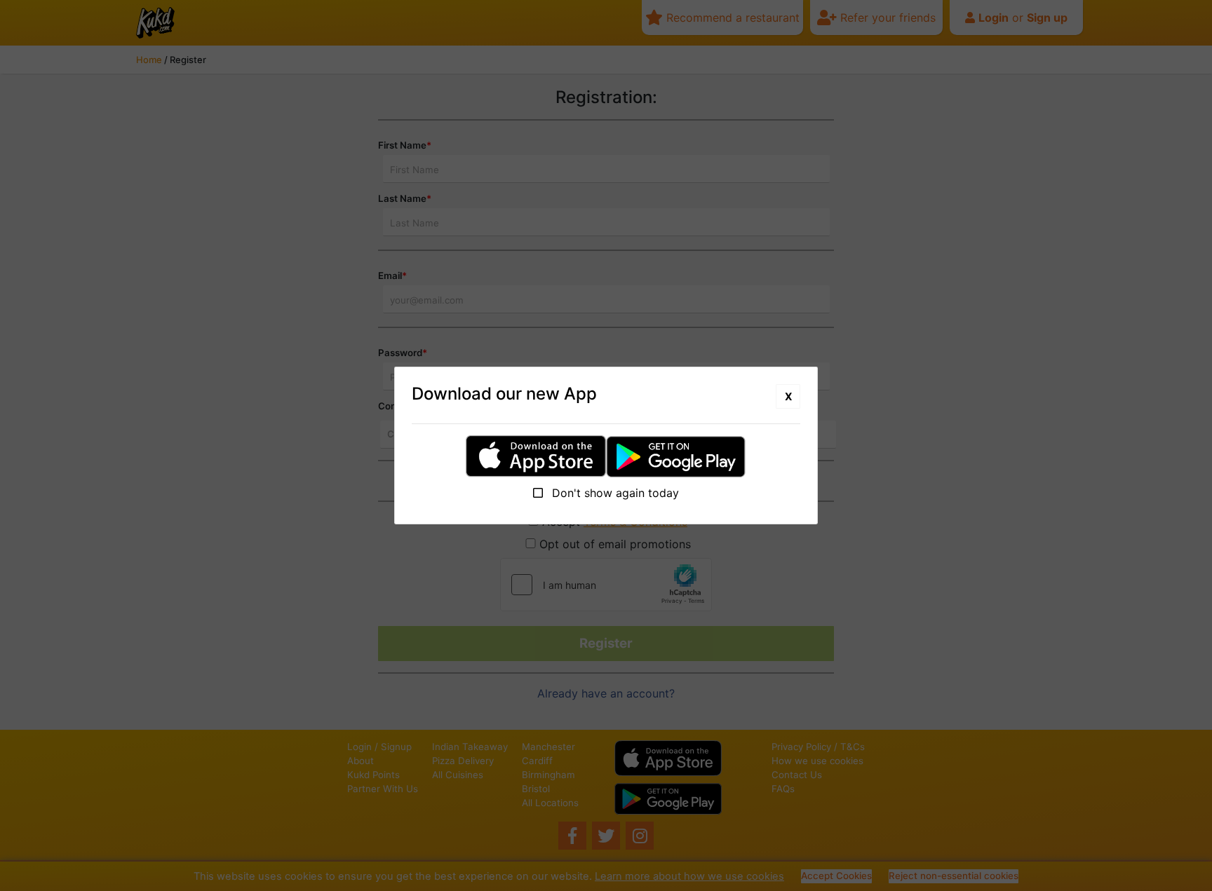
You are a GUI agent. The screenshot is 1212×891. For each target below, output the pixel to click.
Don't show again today (613, 493)
